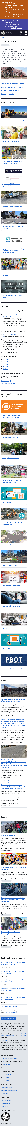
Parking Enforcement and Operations (10, 459)
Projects (4, 90)
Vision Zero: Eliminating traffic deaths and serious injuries (12, 416)
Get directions (5, 381)
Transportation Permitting (11, 586)
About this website (6, 1100)
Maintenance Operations (10, 437)
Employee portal (5, 1103)
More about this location (8, 383)
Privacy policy (5, 1093)
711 (10, 1037)
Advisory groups (14, 90)
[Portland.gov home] (7, 33)
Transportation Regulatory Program (11, 607)
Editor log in (4, 1106)
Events (3, 87)
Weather (5, 628)
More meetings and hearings (9, 1006)
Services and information (9, 83)
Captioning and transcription (9, 1090)
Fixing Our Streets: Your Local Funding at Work (12, 524)
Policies (3, 94)
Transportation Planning (10, 545)
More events (4, 950)
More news (4, 809)
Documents (12, 87)
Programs (21, 87)
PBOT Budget (6, 502)
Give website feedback (11, 1012)
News (22, 83)
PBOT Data (6, 649)
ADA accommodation (7, 1087)
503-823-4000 (22, 1035)
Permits (11, 94)
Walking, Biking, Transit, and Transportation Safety (11, 481)
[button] (21, 33)
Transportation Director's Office (12, 669)
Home (3, 37)
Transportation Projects (10, 565)
